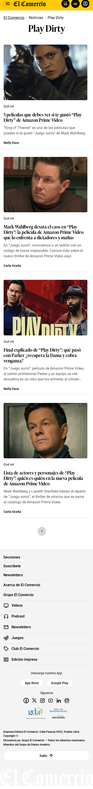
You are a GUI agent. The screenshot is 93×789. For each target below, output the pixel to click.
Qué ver (9, 106)
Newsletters (13, 575)
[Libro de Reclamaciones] (58, 713)
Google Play (59, 683)
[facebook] (26, 700)
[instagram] (42, 700)
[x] (34, 700)
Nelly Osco (11, 143)
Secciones (11, 557)
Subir (43, 755)
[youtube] (50, 700)
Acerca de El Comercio (21, 585)
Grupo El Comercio (18, 595)
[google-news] (67, 700)
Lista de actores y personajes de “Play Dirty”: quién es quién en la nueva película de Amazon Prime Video (43, 478)
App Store (32, 683)
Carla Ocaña (12, 265)
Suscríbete (12, 566)
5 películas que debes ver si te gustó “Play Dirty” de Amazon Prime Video (43, 117)
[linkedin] (58, 700)
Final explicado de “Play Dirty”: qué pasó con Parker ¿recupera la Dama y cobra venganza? (42, 355)
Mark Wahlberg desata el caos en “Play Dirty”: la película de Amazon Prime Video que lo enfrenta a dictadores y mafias (44, 232)
